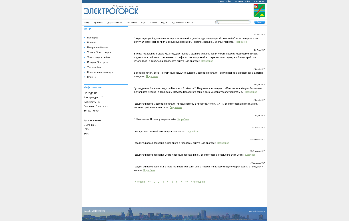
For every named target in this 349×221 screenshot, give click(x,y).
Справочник (98, 22)
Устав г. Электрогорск (99, 52)
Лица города (131, 22)
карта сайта (224, 1)
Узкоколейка (94, 67)
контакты (259, 1)
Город (86, 22)
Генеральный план (97, 47)
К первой (140, 181)
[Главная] (111, 11)
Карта (143, 22)
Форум (164, 22)
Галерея (153, 22)
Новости (91, 42)
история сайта (242, 1)
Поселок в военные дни (100, 72)
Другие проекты (114, 22)
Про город (92, 37)
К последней (198, 181)
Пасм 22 (91, 77)
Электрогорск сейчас (99, 57)
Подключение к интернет (182, 22)
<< (149, 181)
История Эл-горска (97, 62)
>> (186, 181)
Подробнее (241, 41)
